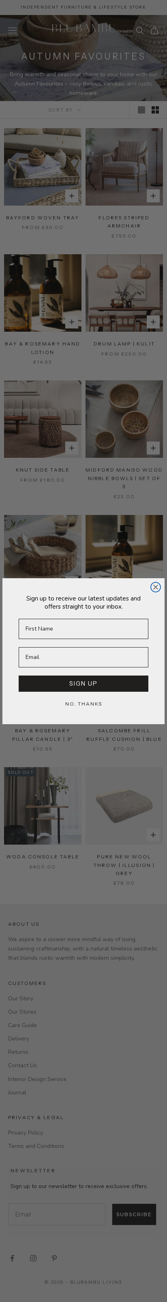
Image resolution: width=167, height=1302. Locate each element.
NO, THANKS (83, 704)
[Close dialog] (156, 587)
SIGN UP (83, 683)
